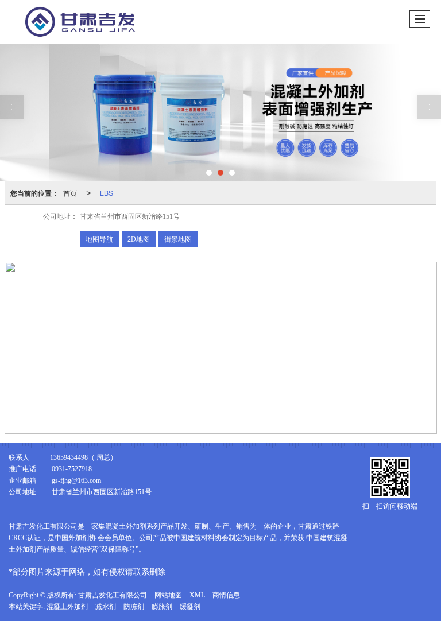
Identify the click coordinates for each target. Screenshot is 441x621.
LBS (106, 192)
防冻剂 (133, 607)
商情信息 (226, 595)
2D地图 (138, 239)
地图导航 (99, 239)
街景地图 (178, 239)
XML (197, 595)
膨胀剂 (162, 607)
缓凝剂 (190, 607)
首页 (70, 192)
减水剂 (105, 607)
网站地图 (168, 595)
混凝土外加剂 (67, 607)
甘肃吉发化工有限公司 (112, 595)
